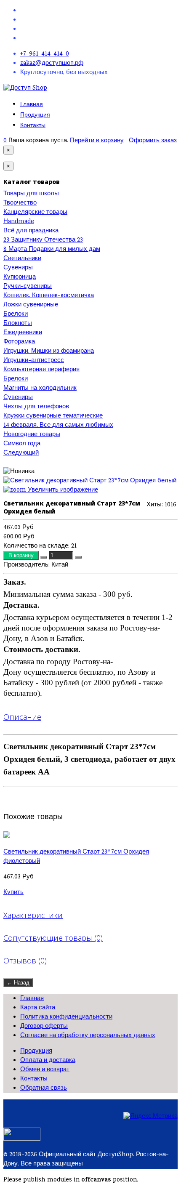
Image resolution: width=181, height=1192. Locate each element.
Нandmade (18, 221)
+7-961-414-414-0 (44, 54)
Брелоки (15, 314)
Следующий (21, 453)
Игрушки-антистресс (33, 360)
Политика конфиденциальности (66, 1017)
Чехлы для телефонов (36, 407)
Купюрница (19, 277)
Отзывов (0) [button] (25, 960)
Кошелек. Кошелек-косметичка (48, 296)
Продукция (35, 114)
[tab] (90, 717)
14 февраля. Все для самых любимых (58, 425)
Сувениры (18, 268)
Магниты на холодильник (40, 388)
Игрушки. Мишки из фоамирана (48, 351)
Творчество (20, 203)
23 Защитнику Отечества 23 (43, 240)
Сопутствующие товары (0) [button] (53, 938)
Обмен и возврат (44, 1070)
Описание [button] (22, 717)
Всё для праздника (31, 231)
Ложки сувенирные (30, 305)
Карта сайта (37, 1008)
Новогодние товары (31, 434)
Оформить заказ (153, 141)
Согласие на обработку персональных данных (87, 1035)
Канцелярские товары (35, 212)
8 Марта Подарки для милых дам (51, 249)
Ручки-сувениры (27, 286)
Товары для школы (31, 194)
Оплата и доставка (47, 1060)
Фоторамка (19, 342)
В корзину (21, 555)
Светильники (22, 258)
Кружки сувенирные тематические (53, 416)
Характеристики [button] (33, 915)
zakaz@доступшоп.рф (51, 63)
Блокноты (17, 323)
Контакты (32, 125)
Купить (13, 892)
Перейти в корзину (97, 141)
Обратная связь (43, 1088)
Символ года (21, 444)
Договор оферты (44, 1026)
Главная (31, 104)
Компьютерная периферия (41, 370)
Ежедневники (22, 333)
